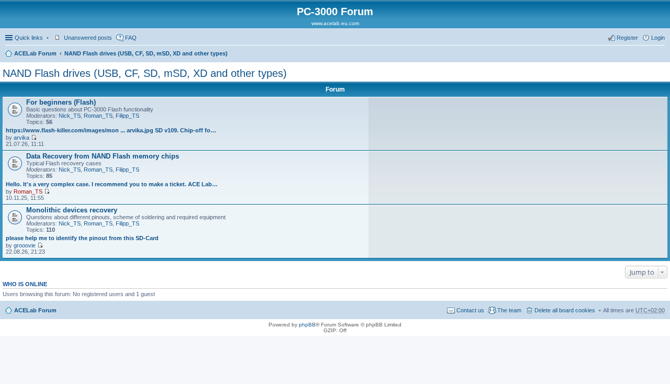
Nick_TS (70, 115)
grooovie (25, 245)
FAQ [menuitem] (131, 38)
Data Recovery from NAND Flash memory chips (102, 156)
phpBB (307, 324)
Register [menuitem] (627, 38)
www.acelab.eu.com (335, 23)
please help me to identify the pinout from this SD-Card (82, 238)
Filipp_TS (127, 115)
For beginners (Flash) (61, 102)
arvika (21, 137)
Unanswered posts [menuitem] (88, 38)
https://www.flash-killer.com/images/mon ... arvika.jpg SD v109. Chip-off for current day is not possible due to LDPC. (112, 130)
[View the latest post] (34, 137)
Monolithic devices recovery (71, 210)
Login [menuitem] (658, 38)
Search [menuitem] (660, 54)
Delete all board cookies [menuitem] (564, 310)
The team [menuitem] (509, 310)
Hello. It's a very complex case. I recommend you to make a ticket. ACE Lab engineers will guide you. (112, 184)
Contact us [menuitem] (470, 310)
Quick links (29, 38)
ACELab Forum (35, 53)
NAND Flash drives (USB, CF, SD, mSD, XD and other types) (146, 53)
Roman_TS (98, 115)
